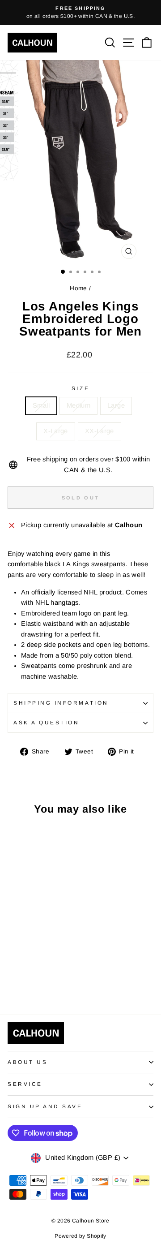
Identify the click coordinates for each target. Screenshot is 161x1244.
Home (78, 288)
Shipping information (61, 703)
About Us (27, 1062)
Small (41, 405)
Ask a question (46, 722)
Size (80, 388)
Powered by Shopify (80, 1236)
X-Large (55, 431)
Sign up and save (45, 1106)
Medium (78, 405)
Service (25, 1084)
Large (116, 405)
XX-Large (99, 431)
